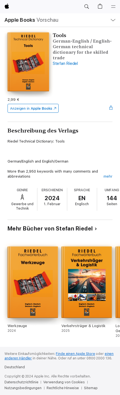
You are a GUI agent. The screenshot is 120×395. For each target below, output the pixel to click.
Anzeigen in (31, 108)
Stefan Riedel (65, 63)
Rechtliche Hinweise (63, 388)
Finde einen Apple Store (75, 354)
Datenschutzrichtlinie (21, 382)
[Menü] (113, 6)
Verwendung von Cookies (64, 382)
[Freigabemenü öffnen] (111, 108)
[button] (86, 6)
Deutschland (14, 367)
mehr (108, 176)
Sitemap (90, 388)
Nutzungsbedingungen (23, 388)
